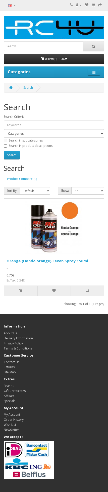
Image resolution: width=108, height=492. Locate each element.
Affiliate (9, 396)
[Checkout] (100, 5)
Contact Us (11, 362)
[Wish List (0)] (86, 5)
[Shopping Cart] (93, 5)
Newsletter (11, 430)
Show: (65, 191)
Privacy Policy (13, 343)
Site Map (10, 372)
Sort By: (12, 191)
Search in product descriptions (30, 146)
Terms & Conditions (18, 348)
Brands (9, 386)
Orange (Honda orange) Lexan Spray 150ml (47, 260)
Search (28, 87)
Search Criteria (14, 116)
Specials (9, 401)
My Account (12, 414)
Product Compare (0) (22, 179)
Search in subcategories (26, 140)
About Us (10, 333)
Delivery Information (18, 338)
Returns (9, 367)
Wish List (10, 425)
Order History (14, 419)
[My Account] (79, 5)
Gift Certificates (15, 391)
